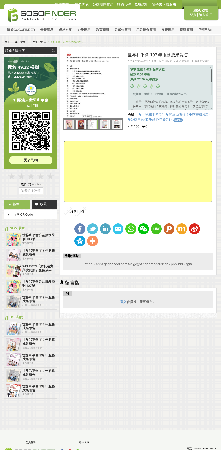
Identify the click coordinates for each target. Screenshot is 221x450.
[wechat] (143, 228)
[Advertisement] (138, 171)
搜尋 (53, 50)
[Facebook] (79, 228)
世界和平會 (36, 42)
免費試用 (141, 4)
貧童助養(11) (178, 114)
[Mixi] (181, 228)
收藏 (43, 204)
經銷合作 (124, 4)
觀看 (16, 204)
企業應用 (83, 29)
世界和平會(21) (153, 114)
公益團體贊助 (103, 4)
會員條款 (31, 442)
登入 (123, 302)
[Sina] (194, 228)
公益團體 (20, 42)
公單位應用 (123, 29)
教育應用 (102, 29)
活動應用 (186, 29)
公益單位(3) (139, 119)
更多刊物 (31, 160)
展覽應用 (167, 29)
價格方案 (65, 29)
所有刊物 (205, 29)
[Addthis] (92, 241)
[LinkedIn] (105, 228)
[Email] (118, 228)
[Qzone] (79, 241)
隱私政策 (84, 442)
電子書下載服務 (164, 4)
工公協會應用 (146, 29)
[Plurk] (169, 228)
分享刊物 (77, 211)
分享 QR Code (23, 214)
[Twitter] (92, 228)
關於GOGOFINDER (21, 29)
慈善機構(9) (201, 114)
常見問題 (82, 4)
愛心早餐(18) (162, 119)
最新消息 (46, 29)
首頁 (7, 42)
